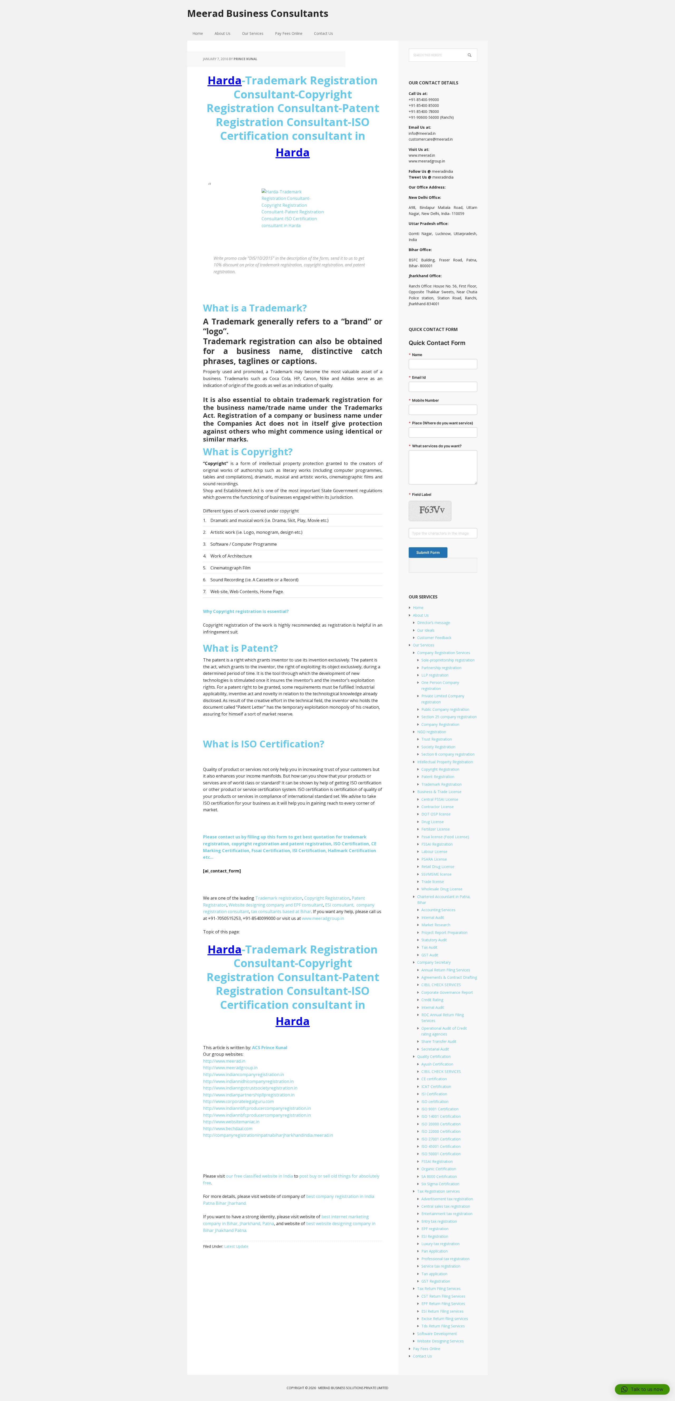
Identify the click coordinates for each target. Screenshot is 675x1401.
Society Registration (438, 746)
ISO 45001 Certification (441, 1146)
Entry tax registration (439, 1221)
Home (418, 607)
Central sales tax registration (445, 1206)
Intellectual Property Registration (445, 761)
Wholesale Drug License (441, 888)
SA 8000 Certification (439, 1176)
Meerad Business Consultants (257, 13)
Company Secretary (434, 962)
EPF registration (435, 1228)
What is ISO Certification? (263, 743)
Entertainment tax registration (446, 1213)
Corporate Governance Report (447, 992)
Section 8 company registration (448, 754)
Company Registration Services (443, 652)
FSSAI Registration (437, 844)
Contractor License (437, 806)
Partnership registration (441, 667)
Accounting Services (438, 909)
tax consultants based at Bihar (281, 911)
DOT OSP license (436, 814)
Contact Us (422, 1356)
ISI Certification (434, 1093)
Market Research (435, 924)
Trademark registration (278, 898)
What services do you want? (435, 446)
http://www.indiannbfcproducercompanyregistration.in (257, 1108)
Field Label (420, 494)
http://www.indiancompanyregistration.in (243, 1074)
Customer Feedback (434, 637)
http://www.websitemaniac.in (231, 1122)
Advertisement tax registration (447, 1198)
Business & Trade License (439, 791)
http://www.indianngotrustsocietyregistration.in (250, 1088)
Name (415, 355)
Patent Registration (437, 776)
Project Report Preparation (444, 932)
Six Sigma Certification (440, 1183)
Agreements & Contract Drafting (449, 977)
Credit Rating (432, 999)
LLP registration (435, 675)
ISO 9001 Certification (440, 1108)
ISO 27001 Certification (441, 1138)
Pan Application (434, 1251)
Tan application (434, 1273)
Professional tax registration (445, 1258)
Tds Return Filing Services (443, 1325)
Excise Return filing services (444, 1318)
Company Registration (440, 724)
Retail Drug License (437, 866)
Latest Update (236, 1246)
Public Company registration (445, 709)
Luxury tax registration (440, 1243)
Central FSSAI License (439, 799)
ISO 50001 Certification (441, 1153)
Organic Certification (438, 1168)
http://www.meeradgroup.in (230, 1068)
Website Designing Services (440, 1341)
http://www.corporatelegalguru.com (238, 1101)
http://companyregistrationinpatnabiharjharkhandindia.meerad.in (268, 1135)
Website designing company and (261, 905)
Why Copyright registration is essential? (246, 611)
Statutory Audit (434, 939)
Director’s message (433, 622)
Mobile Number (424, 400)
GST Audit (429, 954)
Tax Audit (429, 947)
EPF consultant (308, 905)
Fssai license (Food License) (445, 836)
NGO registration (431, 731)
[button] (642, 1389)
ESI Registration (434, 1236)
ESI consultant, (339, 905)
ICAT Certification (436, 1086)
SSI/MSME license (436, 874)
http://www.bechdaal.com (227, 1128)
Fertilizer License (435, 829)
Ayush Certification (437, 1064)
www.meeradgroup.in (323, 918)
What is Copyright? (248, 451)
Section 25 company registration (449, 716)
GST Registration (435, 1281)
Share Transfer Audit (438, 1041)
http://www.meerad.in (224, 1061)
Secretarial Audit (435, 1049)
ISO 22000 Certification (441, 1131)
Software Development (437, 1333)
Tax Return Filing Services (439, 1288)
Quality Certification (434, 1056)
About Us (421, 615)
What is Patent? (240, 648)
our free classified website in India (259, 1176)
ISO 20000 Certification (441, 1123)
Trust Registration (436, 739)
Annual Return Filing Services (445, 969)
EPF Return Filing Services (443, 1303)
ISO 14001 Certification (441, 1116)
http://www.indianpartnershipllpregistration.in (249, 1095)
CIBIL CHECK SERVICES (441, 984)
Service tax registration (440, 1266)
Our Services (423, 644)
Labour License (434, 851)
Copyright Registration (326, 898)
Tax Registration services (438, 1191)
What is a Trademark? (255, 307)
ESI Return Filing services (442, 1311)
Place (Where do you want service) (441, 423)
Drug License (432, 821)
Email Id (417, 377)
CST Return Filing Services (443, 1296)
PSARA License (434, 859)
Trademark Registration (441, 784)
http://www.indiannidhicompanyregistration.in (248, 1081)
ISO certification (435, 1101)
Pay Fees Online (426, 1348)
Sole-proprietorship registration (448, 660)
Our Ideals (426, 630)
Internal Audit (432, 917)
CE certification (434, 1078)
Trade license (432, 881)
